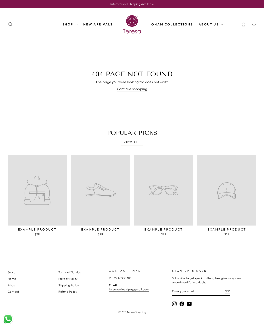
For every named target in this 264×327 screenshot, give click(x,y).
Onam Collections (172, 24)
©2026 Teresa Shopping (132, 312)
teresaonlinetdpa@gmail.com (129, 289)
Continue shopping (132, 89)
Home (12, 279)
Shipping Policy (68, 285)
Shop (68, 24)
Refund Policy (67, 291)
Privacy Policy (68, 279)
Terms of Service (69, 272)
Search (12, 272)
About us (209, 24)
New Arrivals (98, 24)
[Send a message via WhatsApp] (8, 319)
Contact (13, 291)
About (12, 285)
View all (132, 142)
